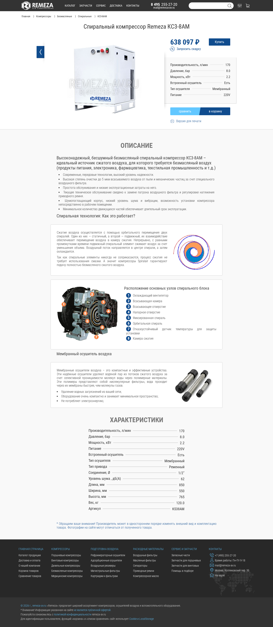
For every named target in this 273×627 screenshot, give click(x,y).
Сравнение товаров (30, 576)
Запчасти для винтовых (185, 565)
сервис (101, 5)
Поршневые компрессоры (66, 555)
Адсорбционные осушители (106, 560)
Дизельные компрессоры (65, 565)
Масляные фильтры (144, 560)
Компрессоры (60, 549)
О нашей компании (29, 565)
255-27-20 (164, 4)
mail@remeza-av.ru (164, 7)
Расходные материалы (148, 549)
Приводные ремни (143, 570)
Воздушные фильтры (145, 555)
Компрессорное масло (146, 576)
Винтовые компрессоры (65, 560)
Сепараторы (140, 565)
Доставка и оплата (29, 560)
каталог (70, 5)
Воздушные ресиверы (103, 565)
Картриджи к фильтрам (104, 576)
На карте (220, 575)
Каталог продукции (30, 555)
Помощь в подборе (182, 570)
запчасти (85, 5)
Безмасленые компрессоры (67, 570)
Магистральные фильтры (105, 570)
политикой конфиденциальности (72, 614)
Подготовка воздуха (105, 549)
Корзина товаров (29, 570)
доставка (116, 5)
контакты (132, 5)
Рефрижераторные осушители (108, 555)
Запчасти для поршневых (186, 560)
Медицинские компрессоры (67, 576)
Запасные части (180, 555)
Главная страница (31, 549)
